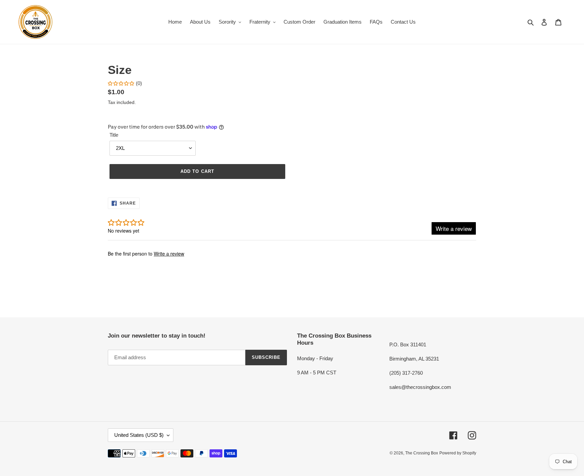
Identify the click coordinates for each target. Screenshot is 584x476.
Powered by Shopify (457, 453)
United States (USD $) (139, 435)
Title (114, 135)
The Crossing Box (421, 453)
